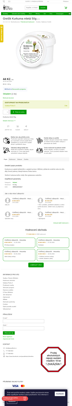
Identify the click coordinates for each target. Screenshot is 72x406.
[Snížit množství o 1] (9, 113)
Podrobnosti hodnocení (27, 22)
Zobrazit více (36, 265)
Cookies (5, 304)
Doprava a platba (8, 290)
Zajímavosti (6, 297)
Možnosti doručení (8, 98)
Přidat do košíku (20, 112)
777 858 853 (9, 351)
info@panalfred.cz (11, 348)
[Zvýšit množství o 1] (9, 111)
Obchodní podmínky (9, 302)
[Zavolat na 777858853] (5, 1)
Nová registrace (7, 336)
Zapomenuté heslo (8, 339)
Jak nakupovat (7, 294)
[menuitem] (5, 13)
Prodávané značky (8, 285)
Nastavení (12, 401)
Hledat (43, 7)
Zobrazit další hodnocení (60, 223)
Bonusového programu (19, 89)
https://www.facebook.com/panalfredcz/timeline (19, 356)
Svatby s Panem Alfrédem (34, 1)
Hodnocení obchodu (36, 229)
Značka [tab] (26, 159)
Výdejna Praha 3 (8, 283)
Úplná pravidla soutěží (9, 306)
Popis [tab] (5, 159)
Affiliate (5, 299)
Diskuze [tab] (19, 159)
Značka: (43, 22)
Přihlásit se (8, 333)
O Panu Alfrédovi (8, 292)
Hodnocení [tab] (12, 159)
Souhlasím (60, 394)
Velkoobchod (6, 309)
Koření (15, 182)
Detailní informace (8, 120)
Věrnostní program (8, 287)
